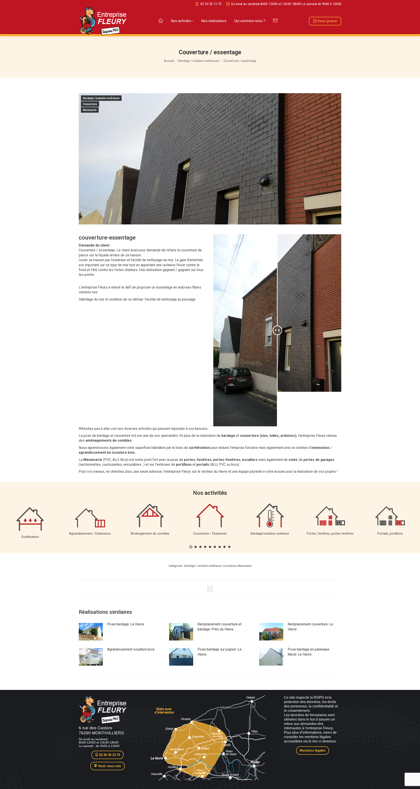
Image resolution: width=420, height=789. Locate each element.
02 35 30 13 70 (210, 4)
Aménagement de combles (150, 533)
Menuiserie (90, 110)
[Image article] (91, 631)
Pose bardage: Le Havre (125, 624)
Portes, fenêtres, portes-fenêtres (330, 533)
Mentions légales (313, 750)
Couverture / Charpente (210, 533)
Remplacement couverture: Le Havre (310, 626)
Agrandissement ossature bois (130, 649)
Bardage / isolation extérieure (101, 98)
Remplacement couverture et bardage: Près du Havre (220, 626)
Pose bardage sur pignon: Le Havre (220, 651)
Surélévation (30, 537)
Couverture (90, 104)
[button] (191, 547)
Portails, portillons (390, 533)
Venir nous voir (109, 766)
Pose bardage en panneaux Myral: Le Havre (308, 651)
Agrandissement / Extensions (90, 533)
